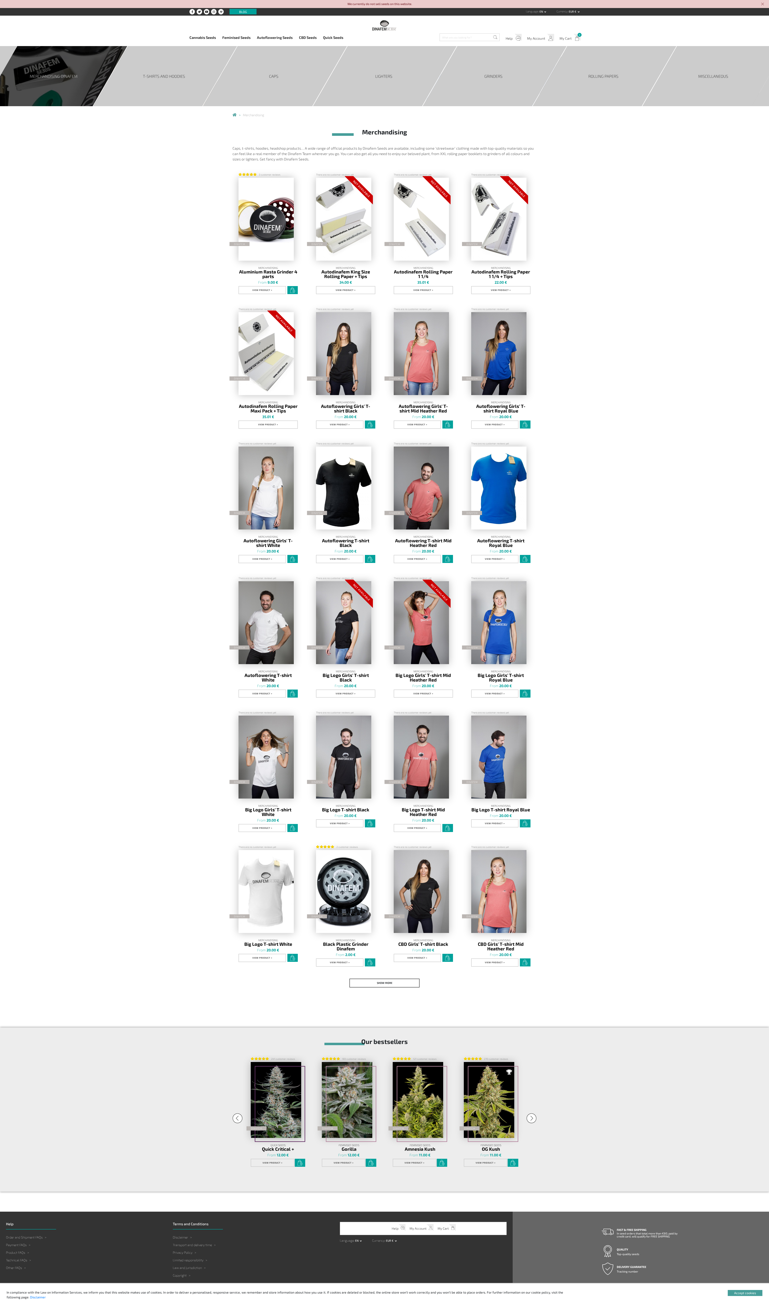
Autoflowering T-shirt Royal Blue (500, 542)
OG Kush (491, 1149)
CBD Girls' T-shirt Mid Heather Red (501, 946)
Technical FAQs (16, 1260)
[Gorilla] (347, 1100)
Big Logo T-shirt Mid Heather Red (423, 811)
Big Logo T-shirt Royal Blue (500, 809)
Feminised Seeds (236, 37)
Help (509, 38)
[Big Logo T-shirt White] (266, 891)
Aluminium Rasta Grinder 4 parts (268, 273)
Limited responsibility (188, 1260)
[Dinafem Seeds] (384, 25)
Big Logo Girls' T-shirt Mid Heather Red (423, 677)
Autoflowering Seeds (275, 37)
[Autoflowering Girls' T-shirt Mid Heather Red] (421, 353)
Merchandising (268, 268)
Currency (562, 11)
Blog (243, 11)
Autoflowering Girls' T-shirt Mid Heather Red (423, 408)
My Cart (566, 38)
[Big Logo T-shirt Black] (343, 757)
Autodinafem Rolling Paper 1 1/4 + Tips (500, 273)
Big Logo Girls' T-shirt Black (346, 677)
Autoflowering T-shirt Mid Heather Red (423, 542)
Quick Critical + (278, 1149)
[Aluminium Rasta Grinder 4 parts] (266, 219)
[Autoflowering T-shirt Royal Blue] (498, 488)
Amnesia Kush (420, 1149)
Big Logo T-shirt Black (345, 809)
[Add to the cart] (292, 290)
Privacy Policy (182, 1252)
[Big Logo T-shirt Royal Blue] (498, 757)
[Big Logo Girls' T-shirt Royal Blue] (498, 622)
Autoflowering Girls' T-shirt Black (345, 408)
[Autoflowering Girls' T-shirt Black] (343, 353)
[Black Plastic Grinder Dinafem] (343, 891)
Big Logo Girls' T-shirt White (268, 811)
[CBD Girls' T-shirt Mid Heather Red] (498, 891)
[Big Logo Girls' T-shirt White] (266, 757)
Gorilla (349, 1149)
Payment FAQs (16, 1245)
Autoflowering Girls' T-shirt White (268, 542)
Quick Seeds (333, 37)
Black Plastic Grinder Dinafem (345, 946)
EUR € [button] (573, 11)
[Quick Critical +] (276, 1100)
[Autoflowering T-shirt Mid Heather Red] (421, 488)
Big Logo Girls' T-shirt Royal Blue (501, 677)
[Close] (762, 4)
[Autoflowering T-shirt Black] (343, 488)
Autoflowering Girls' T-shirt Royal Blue (500, 408)
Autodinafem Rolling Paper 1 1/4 (423, 273)
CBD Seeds (308, 37)
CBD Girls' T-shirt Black (423, 944)
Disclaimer (180, 1237)
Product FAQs (15, 1252)
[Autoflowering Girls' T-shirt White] (266, 488)
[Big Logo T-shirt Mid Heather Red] (421, 757)
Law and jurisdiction (187, 1268)
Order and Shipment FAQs (24, 1237)
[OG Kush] (489, 1100)
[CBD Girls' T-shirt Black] (421, 891)
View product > (262, 290)
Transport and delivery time (192, 1245)
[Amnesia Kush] (418, 1100)
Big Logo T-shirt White (268, 944)
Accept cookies (745, 1293)
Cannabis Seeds (202, 37)
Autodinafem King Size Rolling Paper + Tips (345, 273)
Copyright (180, 1275)
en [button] (542, 11)
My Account (536, 38)
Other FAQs (14, 1268)
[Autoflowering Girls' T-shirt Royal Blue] (498, 353)
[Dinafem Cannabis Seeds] (235, 115)
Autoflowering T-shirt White (268, 677)
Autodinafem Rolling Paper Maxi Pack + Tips (268, 408)
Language (532, 11)
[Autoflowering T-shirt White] (266, 622)
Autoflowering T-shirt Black (345, 542)
